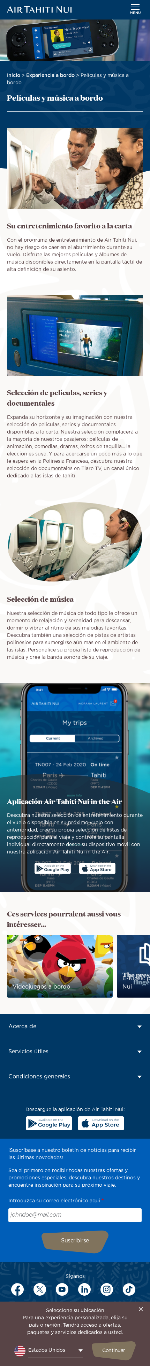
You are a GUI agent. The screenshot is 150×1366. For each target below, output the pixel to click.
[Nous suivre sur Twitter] (39, 1289)
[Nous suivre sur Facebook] (17, 1289)
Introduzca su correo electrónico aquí (54, 1201)
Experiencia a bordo (50, 75)
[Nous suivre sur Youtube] (62, 1289)
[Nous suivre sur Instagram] (106, 1289)
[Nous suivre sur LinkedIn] (84, 1289)
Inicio (13, 75)
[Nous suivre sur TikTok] (129, 1289)
